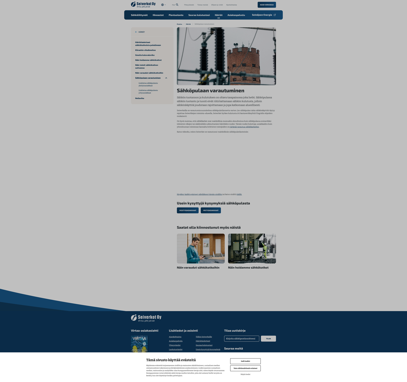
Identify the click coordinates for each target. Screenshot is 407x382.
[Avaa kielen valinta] (163, 4)
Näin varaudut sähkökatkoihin (149, 73)
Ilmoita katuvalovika (144, 55)
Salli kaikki (245, 361)
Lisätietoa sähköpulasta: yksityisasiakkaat (148, 84)
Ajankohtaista (231, 5)
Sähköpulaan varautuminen (148, 78)
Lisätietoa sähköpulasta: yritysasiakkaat (148, 91)
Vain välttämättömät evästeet (245, 368)
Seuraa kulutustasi (199, 15)
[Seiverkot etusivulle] (143, 5)
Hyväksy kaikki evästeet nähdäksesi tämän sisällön (199, 194)
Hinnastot (158, 15)
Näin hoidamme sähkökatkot (148, 60)
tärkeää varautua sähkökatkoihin (244, 127)
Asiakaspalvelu (236, 15)
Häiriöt (218, 15)
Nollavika (139, 98)
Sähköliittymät (139, 15)
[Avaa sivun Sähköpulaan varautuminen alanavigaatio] (166, 78)
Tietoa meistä (202, 5)
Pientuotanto (176, 15)
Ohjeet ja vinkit (217, 5)
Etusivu (179, 24)
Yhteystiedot (189, 5)
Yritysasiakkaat (211, 210)
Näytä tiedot (245, 374)
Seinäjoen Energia (262, 14)
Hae (173, 5)
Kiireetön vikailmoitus (145, 50)
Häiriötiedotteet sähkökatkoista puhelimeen (148, 43)
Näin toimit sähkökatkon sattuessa (146, 66)
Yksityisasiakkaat (187, 210)
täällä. (239, 194)
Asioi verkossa (267, 5)
